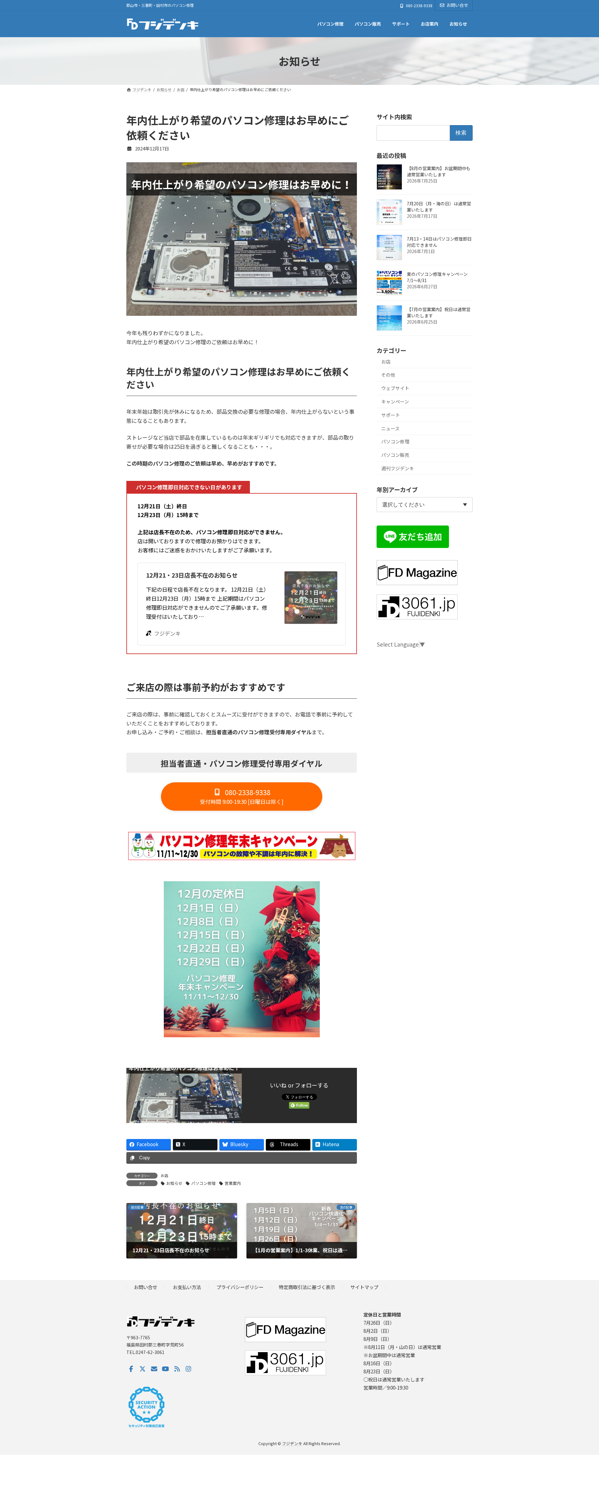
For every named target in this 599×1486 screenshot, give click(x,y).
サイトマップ (364, 1286)
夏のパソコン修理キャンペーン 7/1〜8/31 (437, 277)
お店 (164, 1175)
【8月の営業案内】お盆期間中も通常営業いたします (438, 171)
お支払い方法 (187, 1286)
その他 (388, 374)
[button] (241, 796)
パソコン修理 (203, 1183)
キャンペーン (395, 401)
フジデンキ (167, 633)
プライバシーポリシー (240, 1286)
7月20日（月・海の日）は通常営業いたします (439, 206)
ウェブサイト (395, 388)
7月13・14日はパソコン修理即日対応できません (439, 242)
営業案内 (233, 1183)
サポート (390, 415)
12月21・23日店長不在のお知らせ (192, 575)
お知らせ (174, 1183)
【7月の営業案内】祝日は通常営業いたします (438, 312)
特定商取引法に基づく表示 (307, 1286)
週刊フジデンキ (397, 468)
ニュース (390, 428)
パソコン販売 (395, 455)
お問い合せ (457, 5)
